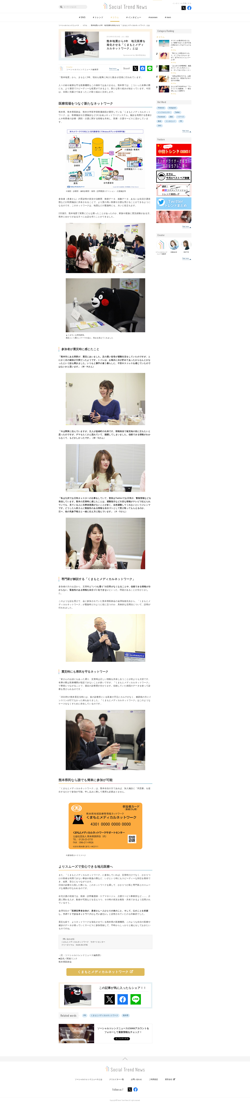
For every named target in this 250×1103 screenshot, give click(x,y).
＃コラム (114, 17)
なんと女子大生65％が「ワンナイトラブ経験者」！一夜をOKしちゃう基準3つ (181, 89)
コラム (174, 50)
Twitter (177, 112)
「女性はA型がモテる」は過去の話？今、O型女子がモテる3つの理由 (181, 78)
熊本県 (125, 1015)
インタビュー (170, 121)
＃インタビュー (133, 17)
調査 (171, 117)
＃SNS (82, 17)
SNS (159, 126)
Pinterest (161, 108)
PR (84, 1015)
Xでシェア (135, 68)
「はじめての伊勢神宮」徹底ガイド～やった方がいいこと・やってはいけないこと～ (181, 68)
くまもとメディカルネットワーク (104, 1015)
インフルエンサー (164, 112)
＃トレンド (97, 17)
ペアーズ (180, 117)
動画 (159, 121)
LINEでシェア (149, 68)
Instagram (172, 108)
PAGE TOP (125, 1059)
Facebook (161, 117)
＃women (153, 17)
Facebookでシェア (142, 68)
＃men (167, 17)
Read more (112, 69)
